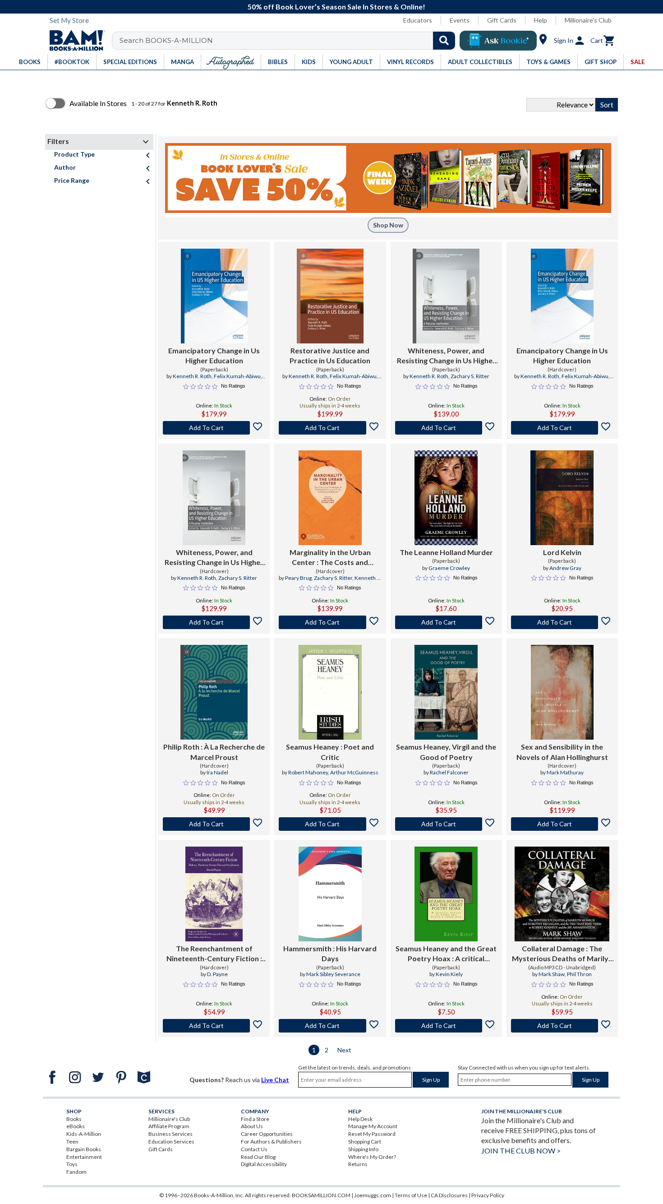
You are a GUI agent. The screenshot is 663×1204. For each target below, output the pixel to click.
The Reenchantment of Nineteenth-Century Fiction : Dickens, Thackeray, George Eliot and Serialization (214, 954)
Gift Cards (501, 20)
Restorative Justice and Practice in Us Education (330, 355)
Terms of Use (411, 1195)
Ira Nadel (217, 772)
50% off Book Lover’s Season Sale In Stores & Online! (336, 6)
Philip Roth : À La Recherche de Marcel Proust (214, 751)
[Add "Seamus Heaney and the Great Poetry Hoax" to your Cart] (446, 1026)
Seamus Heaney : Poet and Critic (330, 751)
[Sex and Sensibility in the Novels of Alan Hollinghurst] (562, 692)
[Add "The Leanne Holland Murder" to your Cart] (446, 622)
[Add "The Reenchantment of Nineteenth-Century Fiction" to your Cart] (214, 1026)
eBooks (75, 1126)
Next (344, 1050)
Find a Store (255, 1119)
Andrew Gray (565, 568)
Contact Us (254, 1149)
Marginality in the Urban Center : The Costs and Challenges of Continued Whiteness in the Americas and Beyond (329, 558)
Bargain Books (83, 1149)
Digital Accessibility (264, 1164)
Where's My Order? (372, 1156)
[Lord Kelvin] (562, 497)
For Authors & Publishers (271, 1141)
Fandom (76, 1171)
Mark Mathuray (565, 772)
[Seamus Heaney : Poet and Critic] (330, 692)
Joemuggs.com (372, 1195)
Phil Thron (579, 974)
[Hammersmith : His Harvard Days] (330, 894)
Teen (72, 1141)
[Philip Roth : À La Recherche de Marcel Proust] (214, 692)
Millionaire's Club (588, 20)
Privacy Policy (487, 1195)
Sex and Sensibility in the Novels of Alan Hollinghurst (562, 751)
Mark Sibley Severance (333, 974)
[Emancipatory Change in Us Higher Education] (214, 296)
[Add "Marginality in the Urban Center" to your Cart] (330, 622)
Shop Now (388, 225)
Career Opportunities (267, 1133)
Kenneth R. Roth (192, 376)
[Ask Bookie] (498, 41)
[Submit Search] (444, 41)
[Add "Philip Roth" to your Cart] (214, 824)
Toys (72, 1164)
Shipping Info (363, 1149)
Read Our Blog (258, 1156)
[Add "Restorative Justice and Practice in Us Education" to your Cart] (330, 428)
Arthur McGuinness (354, 772)
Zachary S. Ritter (470, 376)
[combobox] (289, 40)
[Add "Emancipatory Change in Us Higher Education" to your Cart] (214, 428)
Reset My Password (372, 1133)
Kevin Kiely (449, 974)
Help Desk (360, 1119)
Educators (417, 20)
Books (74, 1119)
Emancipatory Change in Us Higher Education (214, 355)
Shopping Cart (364, 1141)
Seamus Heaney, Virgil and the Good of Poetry (446, 751)
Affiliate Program (168, 1126)
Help (540, 20)
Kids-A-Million (83, 1133)
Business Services (170, 1133)
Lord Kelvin (562, 552)
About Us (252, 1126)
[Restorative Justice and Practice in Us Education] (330, 296)
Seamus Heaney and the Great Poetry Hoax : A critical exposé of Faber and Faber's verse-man (446, 954)
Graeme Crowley (449, 568)
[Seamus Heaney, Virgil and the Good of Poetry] (446, 692)
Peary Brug (298, 577)
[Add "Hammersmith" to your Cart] (330, 1026)
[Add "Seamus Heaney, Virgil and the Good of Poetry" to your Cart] (446, 824)
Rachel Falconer (449, 772)
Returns (358, 1164)
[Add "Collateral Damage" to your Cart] (562, 1026)
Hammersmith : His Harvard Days (330, 953)
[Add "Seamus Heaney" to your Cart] (330, 824)
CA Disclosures (449, 1195)
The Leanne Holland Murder (446, 552)
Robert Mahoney (308, 772)
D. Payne (217, 974)
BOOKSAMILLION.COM (321, 1195)
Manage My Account (372, 1126)
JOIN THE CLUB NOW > (521, 1150)
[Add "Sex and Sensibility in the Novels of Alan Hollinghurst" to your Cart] (562, 824)
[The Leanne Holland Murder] (446, 497)
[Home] (74, 40)
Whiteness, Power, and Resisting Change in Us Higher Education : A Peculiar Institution (446, 356)
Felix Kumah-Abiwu (237, 376)
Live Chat (275, 1080)
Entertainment (84, 1156)
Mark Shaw (552, 974)
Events (460, 20)
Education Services (171, 1141)
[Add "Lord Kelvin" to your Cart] (562, 622)
